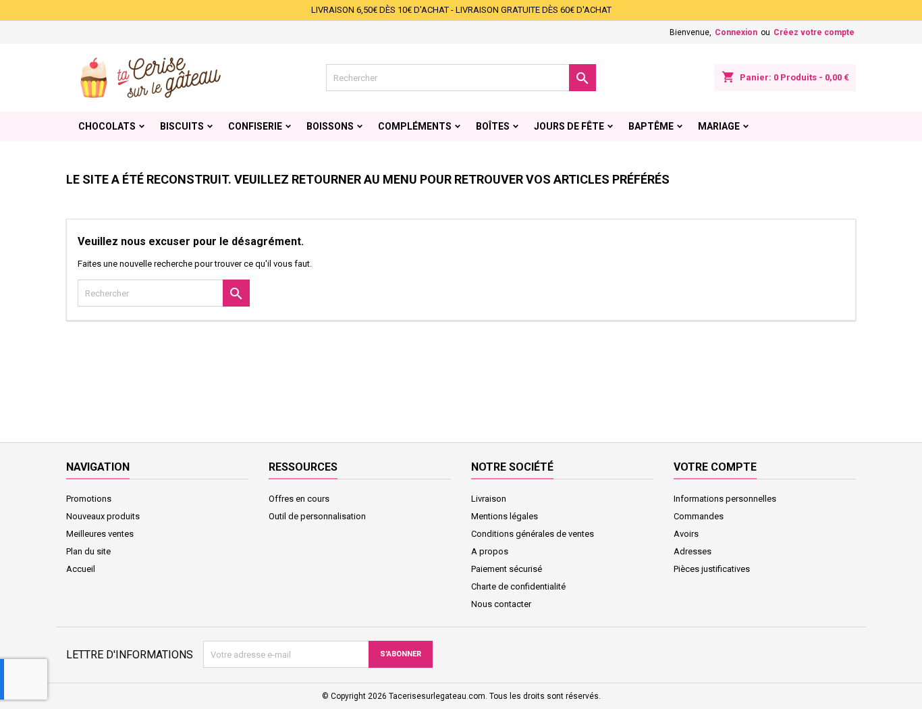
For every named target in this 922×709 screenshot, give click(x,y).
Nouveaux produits (103, 516)
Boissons (330, 126)
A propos (489, 551)
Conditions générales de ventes (532, 534)
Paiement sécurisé (506, 569)
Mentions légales (504, 516)
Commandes (699, 516)
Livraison (488, 499)
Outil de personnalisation (317, 516)
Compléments (415, 126)
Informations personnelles (725, 499)
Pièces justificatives (712, 569)
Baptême (651, 126)
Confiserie (255, 126)
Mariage (719, 126)
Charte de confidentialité (518, 586)
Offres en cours (299, 499)
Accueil (80, 569)
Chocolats (107, 126)
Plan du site (88, 551)
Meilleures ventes (100, 534)
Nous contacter (501, 604)
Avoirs (686, 534)
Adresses (692, 551)
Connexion (736, 32)
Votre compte (715, 467)
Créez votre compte (814, 32)
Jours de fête (569, 126)
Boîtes (493, 126)
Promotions (88, 499)
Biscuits (182, 126)
